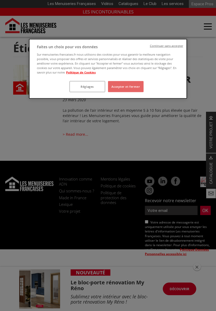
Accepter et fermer (125, 86)
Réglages (87, 86)
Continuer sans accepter (166, 46)
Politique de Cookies (81, 72)
